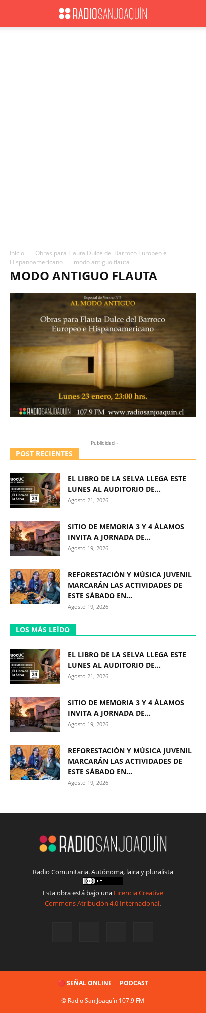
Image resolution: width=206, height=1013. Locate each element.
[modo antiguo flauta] (103, 414)
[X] (116, 932)
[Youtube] (144, 932)
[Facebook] (62, 932)
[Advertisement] (103, 141)
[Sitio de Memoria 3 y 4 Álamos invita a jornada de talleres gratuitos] (35, 539)
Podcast (134, 983)
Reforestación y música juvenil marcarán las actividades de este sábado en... (130, 585)
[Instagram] (90, 932)
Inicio (17, 253)
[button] (17, 13)
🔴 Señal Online (85, 983)
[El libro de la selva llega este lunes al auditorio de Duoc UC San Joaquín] (35, 491)
